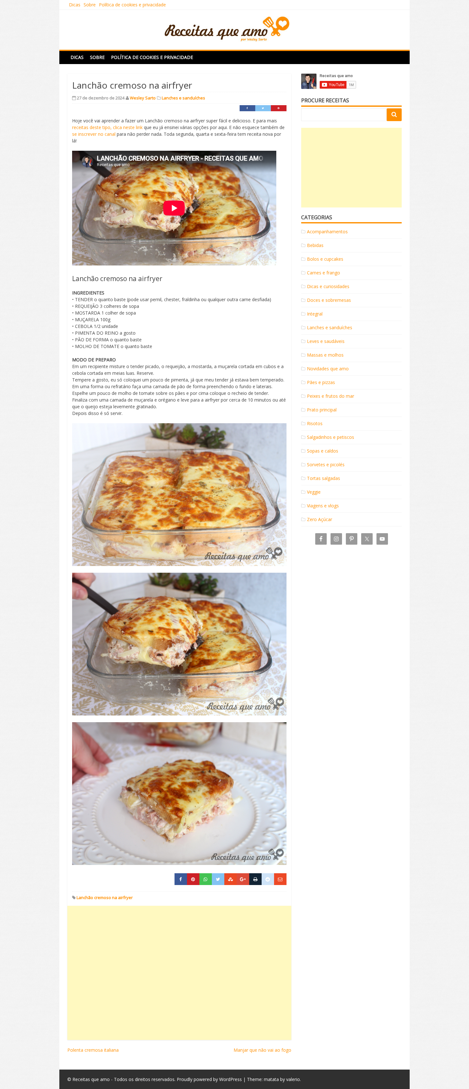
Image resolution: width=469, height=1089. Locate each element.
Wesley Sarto (143, 98)
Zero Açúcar (319, 519)
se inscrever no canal (93, 134)
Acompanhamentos (327, 232)
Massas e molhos (325, 355)
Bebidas (315, 245)
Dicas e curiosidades (328, 286)
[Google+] (243, 879)
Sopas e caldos (322, 451)
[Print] (255, 879)
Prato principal (322, 410)
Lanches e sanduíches (183, 98)
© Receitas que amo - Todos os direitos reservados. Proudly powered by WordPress (154, 1079)
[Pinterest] (279, 108)
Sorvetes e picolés (326, 464)
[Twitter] (263, 108)
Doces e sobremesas (329, 300)
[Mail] (280, 879)
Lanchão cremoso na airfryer (105, 897)
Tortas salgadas (323, 478)
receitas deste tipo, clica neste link (107, 127)
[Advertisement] (179, 973)
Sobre (90, 5)
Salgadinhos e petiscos (330, 437)
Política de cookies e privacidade (132, 5)
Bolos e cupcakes (325, 259)
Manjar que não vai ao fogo (262, 1050)
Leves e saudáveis (326, 341)
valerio (293, 1079)
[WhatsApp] (205, 879)
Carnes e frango (323, 273)
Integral (315, 314)
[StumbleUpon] (230, 879)
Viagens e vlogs (323, 506)
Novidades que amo (328, 369)
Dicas (74, 5)
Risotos (315, 423)
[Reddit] (268, 879)
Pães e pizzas (321, 382)
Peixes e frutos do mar (330, 396)
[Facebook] (247, 108)
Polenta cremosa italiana (93, 1050)
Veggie (314, 492)
